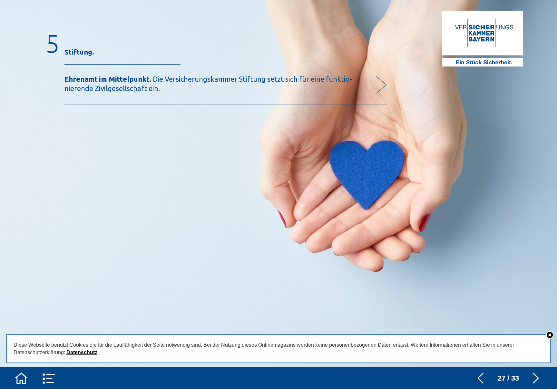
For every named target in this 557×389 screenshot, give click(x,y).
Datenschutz (81, 352)
